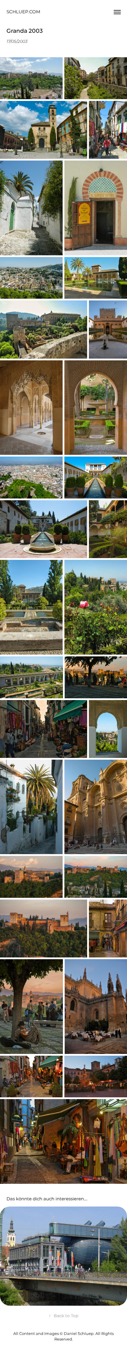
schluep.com (23, 12)
